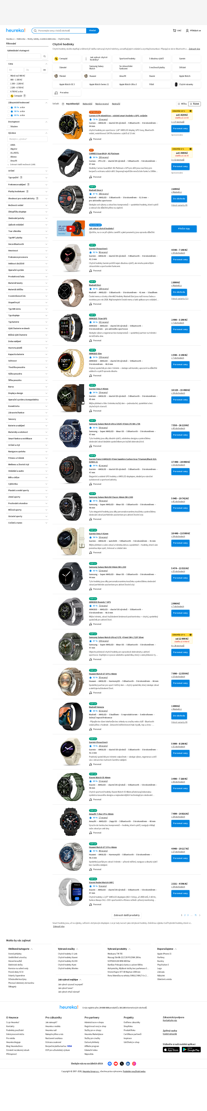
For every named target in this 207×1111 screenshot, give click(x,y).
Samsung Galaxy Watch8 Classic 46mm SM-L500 (111, 497)
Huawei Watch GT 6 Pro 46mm (103, 673)
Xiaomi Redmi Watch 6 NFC (101, 882)
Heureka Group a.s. (91, 1071)
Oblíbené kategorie (18, 949)
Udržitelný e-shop (131, 1042)
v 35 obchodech (178, 571)
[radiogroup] (27, 111)
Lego (159, 968)
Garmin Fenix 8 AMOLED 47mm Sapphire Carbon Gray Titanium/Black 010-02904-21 (123, 461)
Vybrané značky (66, 949)
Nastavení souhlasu (54, 1038)
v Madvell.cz (176, 192)
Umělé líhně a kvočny (17, 957)
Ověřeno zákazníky (132, 1022)
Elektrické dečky (15, 964)
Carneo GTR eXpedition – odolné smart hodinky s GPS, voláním (118, 115)
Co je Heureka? (12, 1022)
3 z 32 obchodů (177, 160)
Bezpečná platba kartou (55, 1046)
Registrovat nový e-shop (95, 1026)
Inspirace (128, 1038)
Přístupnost (11, 1054)
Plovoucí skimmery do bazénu (21, 983)
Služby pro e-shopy (92, 1030)
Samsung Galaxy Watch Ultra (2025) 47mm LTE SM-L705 (114, 424)
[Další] (200, 915)
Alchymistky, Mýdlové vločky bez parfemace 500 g (128, 968)
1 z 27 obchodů (177, 122)
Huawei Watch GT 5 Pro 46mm (103, 847)
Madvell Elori (95, 285)
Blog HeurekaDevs (14, 1046)
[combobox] (59, 31)
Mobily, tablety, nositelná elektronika (42, 39)
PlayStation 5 (163, 964)
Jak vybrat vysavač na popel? (70, 984)
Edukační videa (90, 1050)
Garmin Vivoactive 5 (98, 248)
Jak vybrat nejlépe (68, 979)
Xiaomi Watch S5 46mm (99, 777)
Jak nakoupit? (51, 1022)
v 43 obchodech (178, 428)
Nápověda (88, 1054)
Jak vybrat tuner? (65, 988)
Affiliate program (91, 1046)
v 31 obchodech (178, 746)
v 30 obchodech (178, 253)
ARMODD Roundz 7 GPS (100, 602)
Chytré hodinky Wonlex (68, 968)
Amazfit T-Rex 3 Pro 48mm (101, 814)
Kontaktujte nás (170, 1020)
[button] (24, 56)
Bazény (160, 961)
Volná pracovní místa (15, 1034)
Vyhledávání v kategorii (18, 50)
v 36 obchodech (178, 782)
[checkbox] (8, 76)
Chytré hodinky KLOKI (67, 961)
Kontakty (10, 1026)
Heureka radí (50, 1030)
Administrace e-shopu (94, 1022)
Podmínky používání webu (134, 1071)
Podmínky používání (15, 1030)
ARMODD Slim (95, 353)
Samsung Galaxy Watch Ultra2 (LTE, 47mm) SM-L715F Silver (116, 637)
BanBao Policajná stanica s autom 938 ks (125, 964)
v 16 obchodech (178, 465)
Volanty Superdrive (16, 975)
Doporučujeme (165, 949)
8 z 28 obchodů (177, 646)
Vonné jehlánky (15, 954)
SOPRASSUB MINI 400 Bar (119, 961)
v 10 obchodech (178, 676)
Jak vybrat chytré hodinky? (101, 228)
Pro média (10, 1038)
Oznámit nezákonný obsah (17, 1050)
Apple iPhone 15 (164, 954)
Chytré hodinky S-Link (67, 954)
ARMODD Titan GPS (98, 318)
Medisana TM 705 (115, 954)
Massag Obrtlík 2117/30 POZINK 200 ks (124, 957)
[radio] (8, 107)
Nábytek (161, 975)
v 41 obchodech (178, 501)
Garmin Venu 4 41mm (98, 533)
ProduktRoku (129, 1030)
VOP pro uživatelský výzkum (57, 1050)
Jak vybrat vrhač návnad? (69, 992)
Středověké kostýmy (17, 979)
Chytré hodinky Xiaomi (67, 957)
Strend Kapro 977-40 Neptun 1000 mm (124, 972)
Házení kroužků (15, 961)
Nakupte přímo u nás (54, 1034)
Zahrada (160, 972)
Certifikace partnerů (132, 1034)
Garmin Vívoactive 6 (98, 742)
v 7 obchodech (177, 323)
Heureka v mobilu (52, 1026)
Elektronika (21, 39)
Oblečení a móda (164, 979)
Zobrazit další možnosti (20, 164)
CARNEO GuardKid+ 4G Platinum (104, 153)
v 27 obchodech (178, 852)
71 (196, 915)
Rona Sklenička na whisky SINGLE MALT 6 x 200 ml (128, 975)
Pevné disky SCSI (15, 972)
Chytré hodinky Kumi (67, 964)
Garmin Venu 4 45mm (98, 388)
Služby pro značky (92, 1038)
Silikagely (12, 986)
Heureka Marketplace (93, 1034)
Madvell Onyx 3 (96, 190)
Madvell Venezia (96, 707)
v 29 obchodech (178, 817)
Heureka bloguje (13, 1042)
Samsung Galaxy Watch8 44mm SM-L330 (107, 567)
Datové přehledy (91, 1042)
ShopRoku (128, 1026)
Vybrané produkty (117, 949)
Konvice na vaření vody (18, 968)
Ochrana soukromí (53, 1042)
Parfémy (160, 957)
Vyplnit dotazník (170, 1034)
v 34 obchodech (178, 393)
